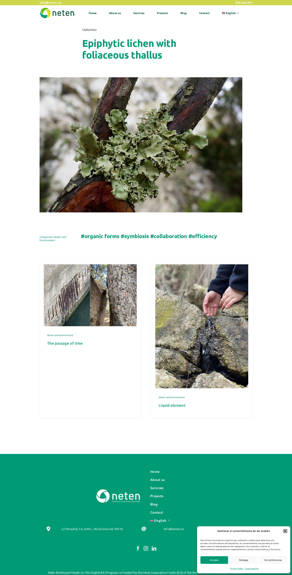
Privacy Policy (237, 568)
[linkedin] (154, 548)
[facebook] (138, 548)
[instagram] (146, 548)
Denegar (243, 560)
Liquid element (172, 405)
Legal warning (252, 568)
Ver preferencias (273, 560)
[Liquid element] (201, 267)
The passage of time (65, 343)
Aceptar (214, 560)
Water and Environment (53, 238)
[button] (285, 531)
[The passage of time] (90, 267)
